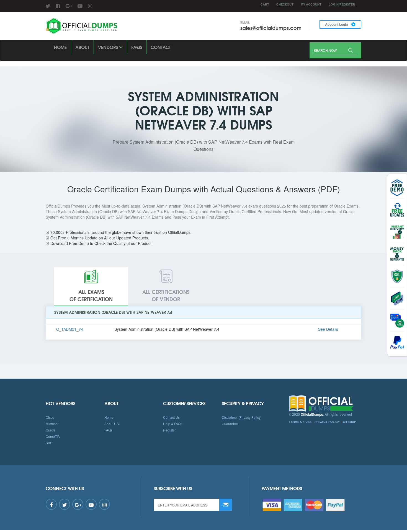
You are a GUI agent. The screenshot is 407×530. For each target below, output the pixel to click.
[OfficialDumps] (82, 26)
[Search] (350, 50)
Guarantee (230, 423)
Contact (161, 46)
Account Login (337, 24)
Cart (265, 4)
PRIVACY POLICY (327, 422)
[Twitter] (48, 5)
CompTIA (53, 436)
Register (169, 430)
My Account (311, 4)
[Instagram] (90, 5)
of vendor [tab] (165, 295)
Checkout (284, 4)
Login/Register (342, 4)
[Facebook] (58, 5)
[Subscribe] (225, 505)
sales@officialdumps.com (271, 28)
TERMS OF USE (300, 422)
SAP (49, 442)
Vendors (108, 46)
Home (60, 46)
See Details (328, 329)
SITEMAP (349, 422)
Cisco (50, 417)
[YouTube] (80, 5)
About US (111, 423)
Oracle (51, 430)
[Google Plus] (69, 5)
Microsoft (52, 423)
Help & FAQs (172, 423)
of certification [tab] (91, 295)
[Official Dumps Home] (325, 403)
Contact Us (171, 417)
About (82, 46)
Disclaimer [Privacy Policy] (241, 417)
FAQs (136, 46)
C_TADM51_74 (69, 329)
